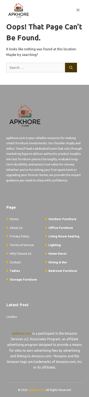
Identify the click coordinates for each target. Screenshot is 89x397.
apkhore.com (21, 333)
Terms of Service (22, 245)
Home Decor (57, 253)
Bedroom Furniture (62, 270)
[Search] (71, 67)
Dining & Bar (57, 262)
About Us (16, 227)
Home (14, 219)
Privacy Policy (19, 236)
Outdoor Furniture (62, 219)
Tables (15, 270)
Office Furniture (60, 227)
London (11, 316)
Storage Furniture (23, 279)
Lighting (54, 245)
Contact (15, 262)
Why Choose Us (20, 253)
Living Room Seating (63, 236)
